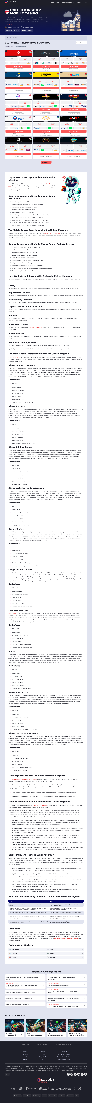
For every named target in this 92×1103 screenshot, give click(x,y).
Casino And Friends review (73, 156)
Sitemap (25, 1059)
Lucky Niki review (46, 112)
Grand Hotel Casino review (46, 156)
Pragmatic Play (43, 1057)
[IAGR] (13, 1088)
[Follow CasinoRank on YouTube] (78, 1074)
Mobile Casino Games (68, 2)
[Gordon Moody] (44, 1088)
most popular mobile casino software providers (24, 779)
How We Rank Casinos (64, 1054)
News (85, 2)
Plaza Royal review (46, 133)
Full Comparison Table (20, 46)
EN (6, 1074)
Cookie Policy (46, 1100)
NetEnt (43, 1051)
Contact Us (64, 1051)
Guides (79, 2)
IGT (43, 1059)
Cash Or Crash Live (13, 613)
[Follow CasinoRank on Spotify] (82, 1074)
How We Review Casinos (64, 1057)
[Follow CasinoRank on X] (75, 1074)
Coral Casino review (18, 90)
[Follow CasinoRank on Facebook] (68, 1074)
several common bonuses (40, 805)
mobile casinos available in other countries (66, 938)
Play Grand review (18, 156)
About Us (63, 1049)
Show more (45, 162)
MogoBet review (74, 133)
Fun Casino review (73, 90)
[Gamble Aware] (63, 1088)
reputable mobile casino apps (52, 233)
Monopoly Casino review (74, 112)
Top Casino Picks (9, 46)
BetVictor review (46, 68)
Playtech (43, 1054)
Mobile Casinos (55, 2)
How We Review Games (64, 1059)
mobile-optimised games (35, 327)
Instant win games (13, 357)
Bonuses (25, 1049)
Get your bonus (18, 66)
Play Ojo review (18, 112)
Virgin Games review (18, 68)
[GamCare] (31, 1088)
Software (25, 1054)
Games (25, 1051)
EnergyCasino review (46, 90)
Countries (25, 1057)
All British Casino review (18, 133)
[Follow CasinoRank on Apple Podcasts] (85, 1074)
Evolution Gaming (43, 1049)
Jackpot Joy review (73, 68)
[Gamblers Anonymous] (21, 1088)
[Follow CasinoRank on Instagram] (71, 1074)
